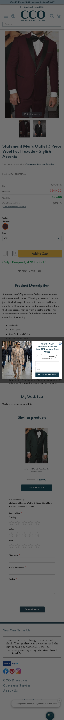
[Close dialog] (60, 343)
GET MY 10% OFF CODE (47, 375)
